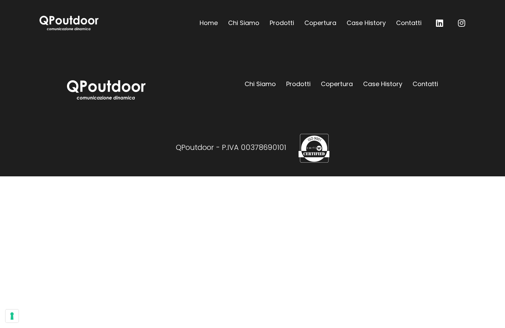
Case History (366, 23)
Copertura (320, 23)
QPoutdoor (69, 23)
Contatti (409, 23)
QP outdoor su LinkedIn (439, 23)
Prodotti (282, 23)
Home (209, 23)
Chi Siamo (243, 23)
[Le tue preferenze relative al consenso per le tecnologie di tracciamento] (12, 316)
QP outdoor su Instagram (461, 23)
